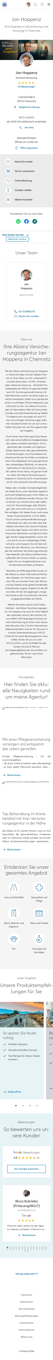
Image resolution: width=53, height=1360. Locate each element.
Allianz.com (26, 1336)
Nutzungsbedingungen (26, 1315)
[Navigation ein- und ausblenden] (49, 5)
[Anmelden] (42, 4)
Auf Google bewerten (26, 1168)
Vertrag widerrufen (25, 1273)
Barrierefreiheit (26, 1308)
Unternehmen (27, 1322)
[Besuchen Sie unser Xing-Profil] (34, 221)
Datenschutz (26, 1301)
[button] (27, 60)
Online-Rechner (26, 1329)
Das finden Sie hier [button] (13, 234)
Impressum (26, 1294)
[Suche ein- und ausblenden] (35, 5)
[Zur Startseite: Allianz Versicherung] (4, 4)
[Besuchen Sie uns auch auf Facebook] (26, 221)
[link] (18, 181)
